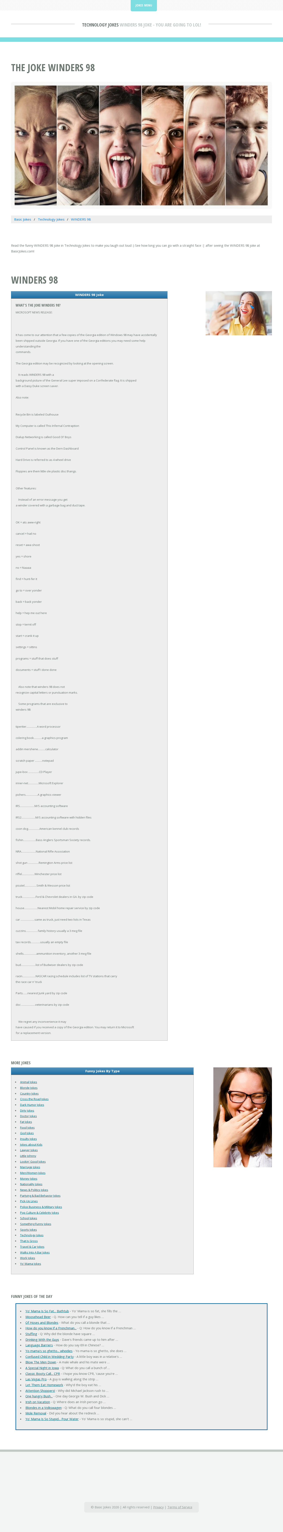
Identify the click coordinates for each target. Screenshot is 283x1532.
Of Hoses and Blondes (41, 1322)
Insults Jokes (28, 1139)
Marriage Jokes (30, 1167)
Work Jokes (27, 1258)
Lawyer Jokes (29, 1150)
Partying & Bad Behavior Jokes (40, 1196)
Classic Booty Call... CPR (42, 1373)
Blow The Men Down (40, 1362)
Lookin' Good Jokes (33, 1162)
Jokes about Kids (31, 1145)
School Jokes (28, 1218)
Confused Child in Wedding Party (49, 1356)
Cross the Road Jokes (34, 1099)
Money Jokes (28, 1179)
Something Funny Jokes (35, 1224)
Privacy (158, 1507)
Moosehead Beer (38, 1317)
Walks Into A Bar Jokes (35, 1252)
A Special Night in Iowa (42, 1368)
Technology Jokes (100, 24)
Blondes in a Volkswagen (43, 1407)
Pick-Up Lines (29, 1201)
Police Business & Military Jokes (41, 1207)
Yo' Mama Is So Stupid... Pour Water (52, 1419)
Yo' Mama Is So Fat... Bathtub (47, 1311)
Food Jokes (27, 1127)
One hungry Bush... (39, 1396)
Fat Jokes (26, 1122)
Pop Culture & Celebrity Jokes (39, 1213)
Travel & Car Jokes (32, 1247)
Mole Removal (35, 1413)
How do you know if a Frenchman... (50, 1328)
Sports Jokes (28, 1230)
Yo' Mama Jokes (30, 1264)
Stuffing (31, 1334)
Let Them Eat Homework (44, 1385)
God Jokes (27, 1133)
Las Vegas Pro (36, 1379)
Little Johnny (28, 1156)
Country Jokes (29, 1093)
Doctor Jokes (28, 1116)
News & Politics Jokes (34, 1190)
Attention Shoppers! (40, 1390)
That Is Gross (29, 1241)
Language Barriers (39, 1345)
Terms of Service (179, 1507)
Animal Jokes (28, 1082)
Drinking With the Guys (42, 1339)
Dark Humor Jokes (32, 1105)
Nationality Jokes (31, 1184)
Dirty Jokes (27, 1110)
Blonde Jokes (29, 1088)
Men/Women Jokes (33, 1173)
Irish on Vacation (37, 1402)
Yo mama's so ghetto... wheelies (49, 1351)
